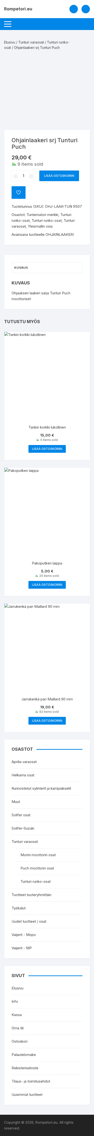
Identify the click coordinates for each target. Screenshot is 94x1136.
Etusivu (9, 42)
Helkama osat (23, 775)
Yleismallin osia (40, 226)
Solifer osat (21, 815)
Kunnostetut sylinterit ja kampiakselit (41, 788)
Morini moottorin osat (38, 855)
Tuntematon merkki (42, 214)
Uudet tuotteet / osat (29, 921)
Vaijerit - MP (22, 948)
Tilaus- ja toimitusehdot (31, 1081)
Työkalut (19, 908)
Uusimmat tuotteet (27, 1094)
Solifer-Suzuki (23, 828)
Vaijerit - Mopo (24, 934)
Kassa (17, 1014)
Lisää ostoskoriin (59, 176)
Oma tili (18, 1028)
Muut (16, 801)
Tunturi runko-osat (47, 220)
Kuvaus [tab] (21, 267)
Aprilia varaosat (24, 761)
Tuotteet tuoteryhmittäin (31, 894)
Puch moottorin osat (37, 868)
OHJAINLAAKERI (60, 234)
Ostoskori (19, 1041)
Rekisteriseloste (25, 1068)
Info (15, 1001)
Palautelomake (24, 1054)
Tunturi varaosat (31, 42)
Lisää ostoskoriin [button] (47, 449)
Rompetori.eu (18, 9)
